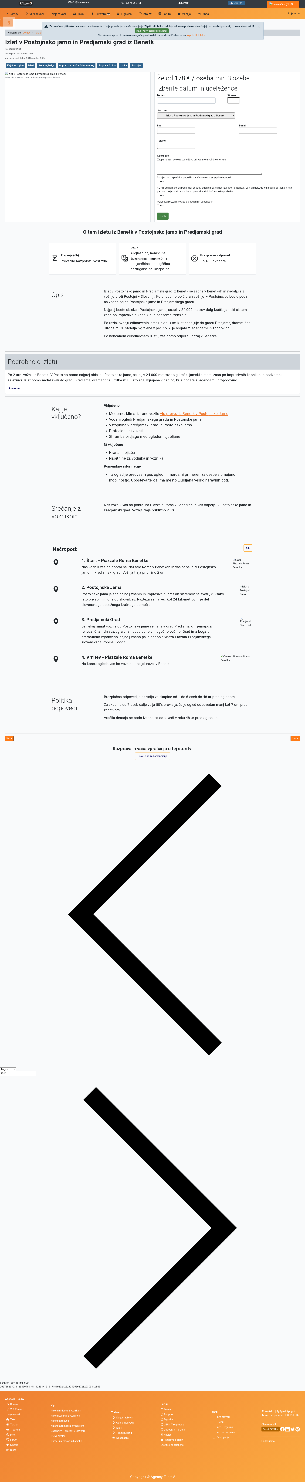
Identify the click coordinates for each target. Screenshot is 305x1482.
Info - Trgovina (225, 1427)
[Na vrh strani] (301, 1478)
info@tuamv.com (80, 2)
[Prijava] (298, 13)
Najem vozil (59, 14)
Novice (167, 1434)
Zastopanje (223, 1437)
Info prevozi (223, 1416)
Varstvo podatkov (274, 1415)
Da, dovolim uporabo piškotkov (151, 31)
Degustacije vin (124, 1417)
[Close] (259, 26)
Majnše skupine (15, 65)
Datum (161, 95)
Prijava (292, 13)
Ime (159, 125)
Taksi (80, 14)
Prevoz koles (58, 1436)
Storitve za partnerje (172, 1444)
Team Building (124, 1432)
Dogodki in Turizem (174, 1429)
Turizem (100, 14)
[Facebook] (282, 1430)
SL (293, 4)
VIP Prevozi (36, 14)
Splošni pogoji (287, 1411)
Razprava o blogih (173, 1439)
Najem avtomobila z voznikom (67, 1425)
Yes (162, 181)
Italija (124, 65)
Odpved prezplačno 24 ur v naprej (76, 65)
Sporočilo (163, 155)
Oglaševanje (164, 201)
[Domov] (26, 3)
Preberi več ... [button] (16, 388)
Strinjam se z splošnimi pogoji (173, 177)
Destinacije (122, 1437)
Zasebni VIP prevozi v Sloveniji (68, 1430)
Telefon (161, 140)
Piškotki (294, 1415)
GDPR (160, 187)
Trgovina (126, 14)
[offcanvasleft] (6, 23)
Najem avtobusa (60, 1420)
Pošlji (163, 216)
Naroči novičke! (270, 1429)
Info (145, 14)
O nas (205, 14)
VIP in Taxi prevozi (173, 1424)
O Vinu (220, 1422)
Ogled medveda (125, 1422)
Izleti (31, 65)
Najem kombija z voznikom (65, 1415)
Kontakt (185, 3)
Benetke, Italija (46, 65)
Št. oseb (232, 95)
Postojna (136, 65)
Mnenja (186, 14)
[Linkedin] (287, 1430)
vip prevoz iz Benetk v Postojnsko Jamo (194, 413)
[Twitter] (292, 1430)
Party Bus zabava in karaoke (66, 1441)
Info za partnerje (226, 1432)
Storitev (162, 110)
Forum (167, 14)
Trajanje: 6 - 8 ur (107, 65)
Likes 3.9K (238, 3)
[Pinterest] (297, 1430)
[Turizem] (108, 14)
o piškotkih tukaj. (196, 35)
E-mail (242, 125)
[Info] (150, 14)
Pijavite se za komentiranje (152, 756)
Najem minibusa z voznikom (66, 1410)
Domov (14, 14)
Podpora (168, 1414)
